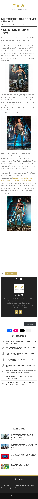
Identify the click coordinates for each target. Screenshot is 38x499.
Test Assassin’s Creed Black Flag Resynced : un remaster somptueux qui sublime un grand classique (24, 445)
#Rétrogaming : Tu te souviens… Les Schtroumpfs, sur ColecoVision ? (20, 465)
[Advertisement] (19, 251)
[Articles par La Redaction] (19, 289)
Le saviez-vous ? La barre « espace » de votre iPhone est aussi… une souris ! (20, 354)
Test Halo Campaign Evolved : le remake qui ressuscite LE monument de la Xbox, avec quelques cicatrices (22, 435)
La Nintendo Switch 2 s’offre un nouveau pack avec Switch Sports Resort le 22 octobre (20, 383)
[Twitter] (16, 312)
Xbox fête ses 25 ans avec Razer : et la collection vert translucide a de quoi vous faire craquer (21, 371)
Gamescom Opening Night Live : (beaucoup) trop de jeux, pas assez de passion (21, 377)
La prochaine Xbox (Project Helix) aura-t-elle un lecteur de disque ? (19, 360)
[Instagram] (20, 312)
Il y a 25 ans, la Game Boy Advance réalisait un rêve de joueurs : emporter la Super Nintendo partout (23, 455)
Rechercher (5, 321)
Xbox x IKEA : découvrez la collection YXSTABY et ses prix (20, 365)
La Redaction (7, 24)
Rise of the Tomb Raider (11, 273)
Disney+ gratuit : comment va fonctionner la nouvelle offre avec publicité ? (21, 342)
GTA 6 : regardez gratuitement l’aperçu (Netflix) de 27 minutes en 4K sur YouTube (21, 348)
